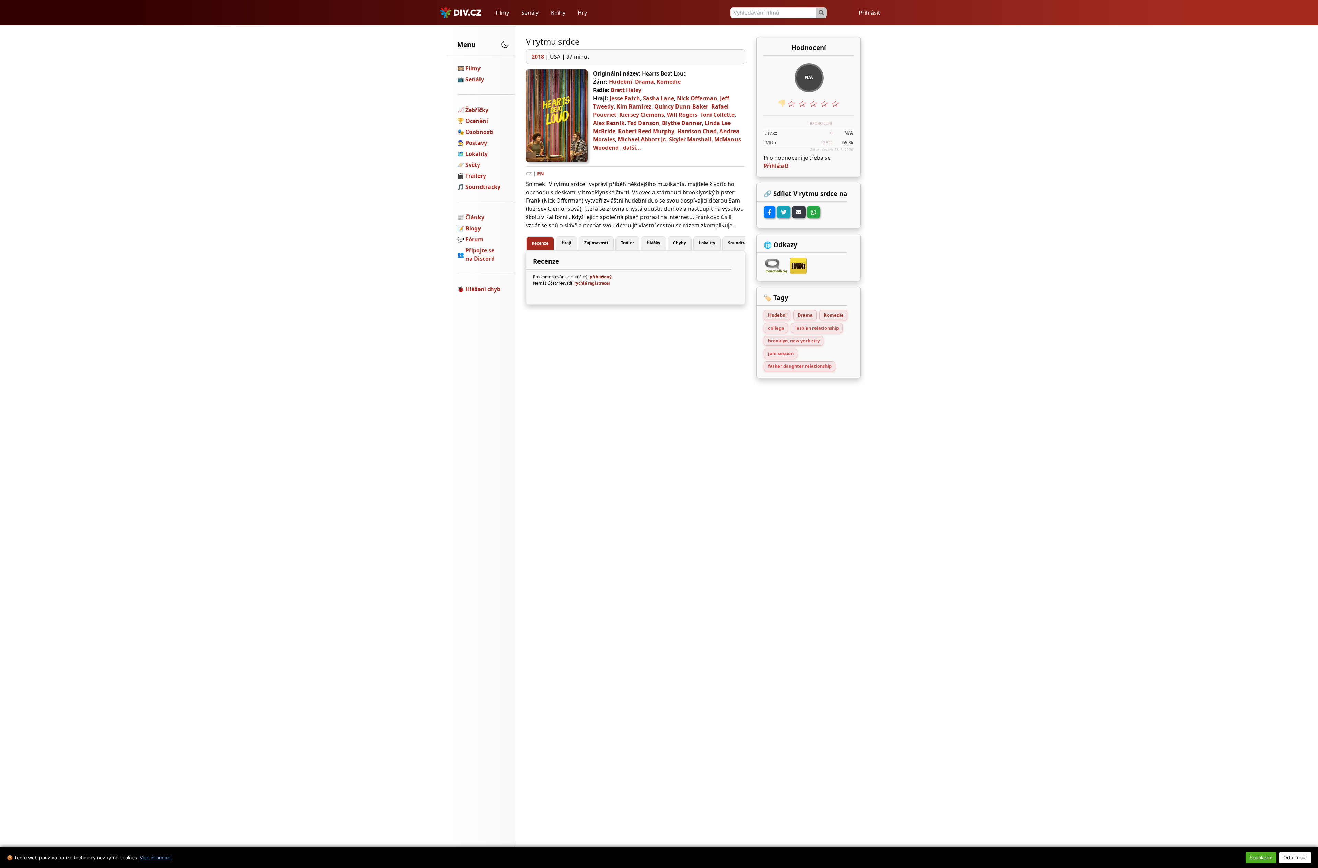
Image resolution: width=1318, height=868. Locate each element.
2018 (538, 56)
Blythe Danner (682, 123)
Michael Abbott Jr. (642, 139)
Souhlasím (1261, 857)
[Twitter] (783, 212)
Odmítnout (1295, 857)
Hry (582, 12)
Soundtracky (482, 187)
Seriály (530, 12)
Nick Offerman (697, 98)
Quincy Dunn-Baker (681, 106)
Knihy (558, 12)
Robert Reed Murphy (646, 131)
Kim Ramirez (633, 106)
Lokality (476, 154)
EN (540, 173)
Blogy (473, 228)
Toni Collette (717, 114)
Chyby (679, 243)
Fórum (474, 239)
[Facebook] (769, 212)
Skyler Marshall (690, 139)
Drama (644, 81)
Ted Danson (643, 123)
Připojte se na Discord (480, 254)
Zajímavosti (596, 243)
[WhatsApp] (813, 212)
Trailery (475, 176)
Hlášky (653, 243)
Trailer (627, 243)
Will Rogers (682, 114)
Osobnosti (479, 132)
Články (474, 217)
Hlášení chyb (482, 289)
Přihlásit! (776, 166)
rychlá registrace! (592, 283)
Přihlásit (869, 12)
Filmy (502, 12)
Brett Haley (626, 90)
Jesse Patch (625, 98)
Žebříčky (476, 110)
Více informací (155, 857)
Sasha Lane (658, 98)
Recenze (540, 243)
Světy (472, 165)
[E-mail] (799, 212)
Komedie (669, 81)
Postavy (476, 143)
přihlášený (601, 277)
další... (632, 147)
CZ (529, 173)
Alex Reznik (609, 123)
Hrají (566, 243)
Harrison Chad (697, 131)
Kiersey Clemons (641, 114)
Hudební (620, 81)
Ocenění (476, 121)
